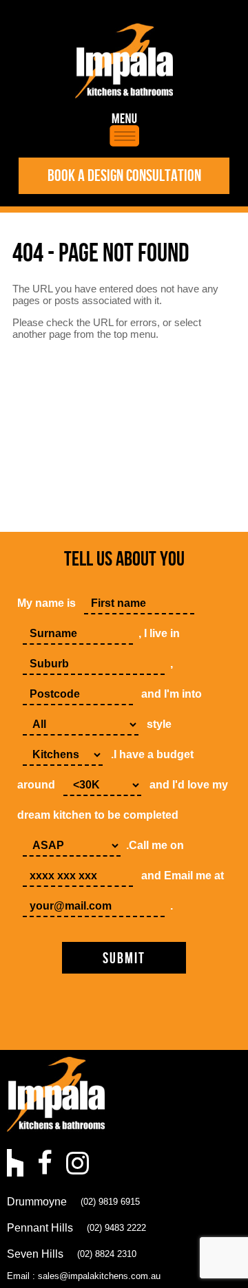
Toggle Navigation (124, 130)
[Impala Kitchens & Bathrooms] (124, 60)
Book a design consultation (124, 176)
